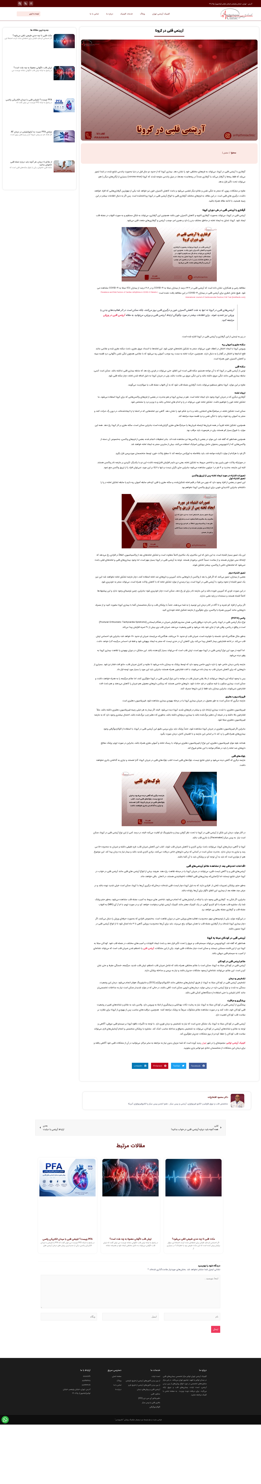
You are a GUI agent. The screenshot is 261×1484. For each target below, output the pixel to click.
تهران (203, 1043)
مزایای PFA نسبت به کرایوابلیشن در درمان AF (31, 132)
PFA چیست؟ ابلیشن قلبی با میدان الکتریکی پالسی (29, 99)
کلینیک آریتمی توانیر (236, 1043)
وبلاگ (142, 14)
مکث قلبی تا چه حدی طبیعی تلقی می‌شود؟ (32, 35)
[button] (20, 3)
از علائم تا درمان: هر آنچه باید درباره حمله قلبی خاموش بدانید (31, 163)
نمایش (225, 152)
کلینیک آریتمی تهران (161, 14)
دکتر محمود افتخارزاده (218, 1097)
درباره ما (109, 14)
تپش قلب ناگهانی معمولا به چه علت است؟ (33, 67)
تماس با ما (94, 14)
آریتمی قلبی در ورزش (114, 315)
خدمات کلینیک (126, 14)
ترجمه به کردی (34, 14)
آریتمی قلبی (148, 948)
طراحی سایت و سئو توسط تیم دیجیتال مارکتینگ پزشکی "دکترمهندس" (138, 1419)
